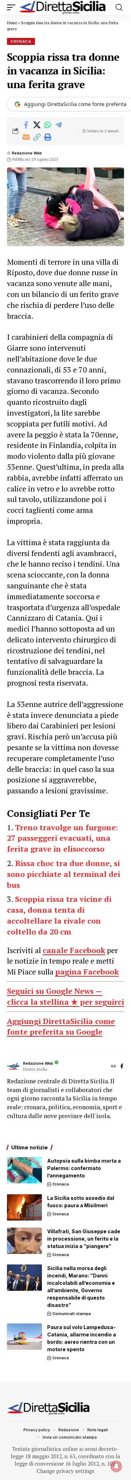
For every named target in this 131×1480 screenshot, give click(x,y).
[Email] (26, 137)
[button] (13, 7)
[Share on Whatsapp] (47, 125)
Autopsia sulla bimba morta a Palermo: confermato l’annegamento (84, 1168)
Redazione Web (27, 153)
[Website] (113, 1066)
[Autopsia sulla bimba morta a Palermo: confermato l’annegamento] (24, 1170)
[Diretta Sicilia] (63, 7)
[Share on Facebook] (26, 125)
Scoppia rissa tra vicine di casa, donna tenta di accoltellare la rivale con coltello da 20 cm (59, 915)
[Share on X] (37, 125)
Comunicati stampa (71, 1313)
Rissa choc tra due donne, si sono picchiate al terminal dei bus (63, 874)
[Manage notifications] (116, 1466)
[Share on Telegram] (58, 125)
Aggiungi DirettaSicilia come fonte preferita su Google (61, 1026)
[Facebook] (121, 1066)
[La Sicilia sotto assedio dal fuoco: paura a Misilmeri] (24, 1207)
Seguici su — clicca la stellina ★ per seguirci (65, 996)
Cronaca (20, 41)
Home (12, 22)
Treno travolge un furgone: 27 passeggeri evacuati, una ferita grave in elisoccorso (62, 838)
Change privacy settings (65, 1470)
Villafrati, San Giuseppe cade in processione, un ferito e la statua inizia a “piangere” (83, 1238)
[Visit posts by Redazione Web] (13, 1066)
